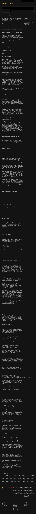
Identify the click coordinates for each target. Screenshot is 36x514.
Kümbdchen (15, 481)
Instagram (31, 3)
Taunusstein (28, 482)
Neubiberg (23, 476)
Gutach (11, 482)
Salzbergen (28, 475)
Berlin (2, 483)
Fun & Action (26, 18)
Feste (13, 507)
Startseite (2, 8)
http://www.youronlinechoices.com (10, 421)
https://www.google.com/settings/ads (7, 287)
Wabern (31, 476)
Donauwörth (7, 480)
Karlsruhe (15, 478)
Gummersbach (11, 481)
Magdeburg (19, 476)
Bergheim (3, 480)
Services (14, 508)
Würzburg (32, 482)
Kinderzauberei (15, 506)
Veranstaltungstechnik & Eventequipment (27, 24)
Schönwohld (28, 476)
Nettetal (23, 475)
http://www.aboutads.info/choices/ (6, 118)
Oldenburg (23, 478)
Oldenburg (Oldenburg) (23, 479)
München (19, 482)
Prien (23, 483)
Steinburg (28, 478)
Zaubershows (15, 505)
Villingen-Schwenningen (32, 475)
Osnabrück (23, 480)
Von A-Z (14, 503)
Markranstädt (19, 479)
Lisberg (19, 475)
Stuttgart (27, 481)
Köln (14, 480)
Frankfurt (11, 476)
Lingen (15, 483)
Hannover (11, 483)
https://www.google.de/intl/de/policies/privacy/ (10, 347)
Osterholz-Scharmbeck (23, 482)
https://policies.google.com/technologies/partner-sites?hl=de (11, 285)
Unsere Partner (26, 504)
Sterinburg (28, 479)
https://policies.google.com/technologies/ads (9, 286)
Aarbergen (3, 476)
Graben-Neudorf (12, 480)
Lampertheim (15, 482)
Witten (31, 479)
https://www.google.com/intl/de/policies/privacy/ (10, 377)
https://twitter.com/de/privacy (12, 427)
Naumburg (19, 483)
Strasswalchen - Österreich (28, 480)
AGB (24, 506)
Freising (11, 478)
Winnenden (32, 478)
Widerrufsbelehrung (27, 502)
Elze (6, 483)
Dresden (7, 482)
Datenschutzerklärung (27, 503)
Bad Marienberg (3, 478)
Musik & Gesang (26, 19)
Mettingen (19, 481)
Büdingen (7, 478)
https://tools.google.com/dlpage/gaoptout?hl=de (14, 279)
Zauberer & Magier (15, 504)
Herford (15, 475)
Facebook (32, 3)
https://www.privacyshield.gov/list (6, 303)
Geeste (11, 479)
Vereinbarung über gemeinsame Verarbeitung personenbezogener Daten (12, 414)
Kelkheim (15, 479)
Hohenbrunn (15, 476)
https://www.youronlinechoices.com (6, 119)
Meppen (19, 480)
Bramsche (7, 476)
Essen (10, 475)
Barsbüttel (3, 479)
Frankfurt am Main (11, 477)
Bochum (7, 475)
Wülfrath (32, 481)
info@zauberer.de (6, 510)
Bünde (6, 479)
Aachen (2, 475)
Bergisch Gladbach (3, 482)
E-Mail (33, 3)
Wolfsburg (32, 480)
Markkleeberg (19, 478)
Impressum (25, 505)
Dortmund (7, 481)
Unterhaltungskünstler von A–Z (28, 22)
